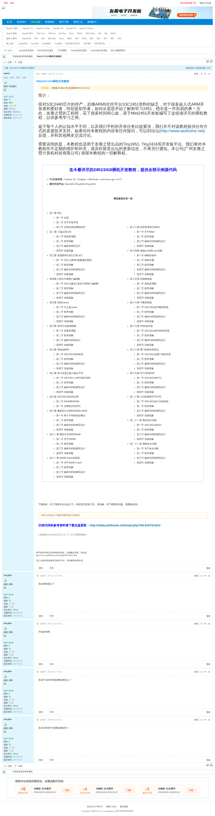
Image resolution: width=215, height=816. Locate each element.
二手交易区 (62, 50)
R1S (36, 38)
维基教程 (49, 22)
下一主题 (18, 62)
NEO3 (79, 33)
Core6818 (58, 43)
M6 (105, 33)
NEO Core (40, 33)
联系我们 (21, 22)
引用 (51, 568)
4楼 (37, 720)
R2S (43, 38)
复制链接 (190, 68)
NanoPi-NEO (27, 33)
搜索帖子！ (93, 22)
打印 (209, 68)
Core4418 (35, 43)
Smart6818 (46, 43)
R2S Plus (52, 38)
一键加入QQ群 (204, 3)
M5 (99, 33)
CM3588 (87, 43)
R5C (105, 38)
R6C (112, 38)
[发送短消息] (9, 93)
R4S (91, 38)
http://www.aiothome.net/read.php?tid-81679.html (125, 525)
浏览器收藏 (200, 68)
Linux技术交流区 (26, 50)
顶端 (208, 568)
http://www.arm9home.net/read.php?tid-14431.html (56, 555)
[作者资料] (5, 93)
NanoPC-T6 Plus (86, 28)
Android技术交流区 (99, 50)
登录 (6, 3)
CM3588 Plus (99, 43)
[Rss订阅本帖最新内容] (63, 56)
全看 (196, 74)
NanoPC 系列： (13, 28)
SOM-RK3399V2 (72, 43)
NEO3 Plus (90, 33)
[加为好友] (13, 93)
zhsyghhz (8, 575)
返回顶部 (124, 806)
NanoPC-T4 (58, 28)
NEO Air (52, 33)
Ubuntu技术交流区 (79, 50)
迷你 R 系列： (12, 38)
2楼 (37, 624)
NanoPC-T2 (28, 28)
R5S (98, 38)
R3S (77, 38)
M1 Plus (62, 33)
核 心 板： (10, 43)
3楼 (37, 672)
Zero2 (61, 38)
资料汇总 (78, 22)
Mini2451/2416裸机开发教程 (49, 56)
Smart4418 (23, 43)
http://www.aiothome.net (182, 131)
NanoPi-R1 (26, 38)
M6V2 (113, 33)
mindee (7, 73)
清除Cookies (111, 806)
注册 (12, 3)
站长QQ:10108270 (95, 806)
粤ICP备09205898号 (125, 811)
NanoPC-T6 (71, 28)
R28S (69, 38)
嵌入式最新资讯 (118, 50)
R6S (119, 38)
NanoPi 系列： (12, 33)
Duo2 (71, 33)
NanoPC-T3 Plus (43, 28)
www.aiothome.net (108, 811)
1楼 (37, 576)
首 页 (9, 22)
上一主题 (8, 62)
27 (10, 100)
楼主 (38, 74)
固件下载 (64, 22)
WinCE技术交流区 (45, 50)
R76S (84, 38)
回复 (41, 568)
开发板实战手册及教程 (23, 56)
